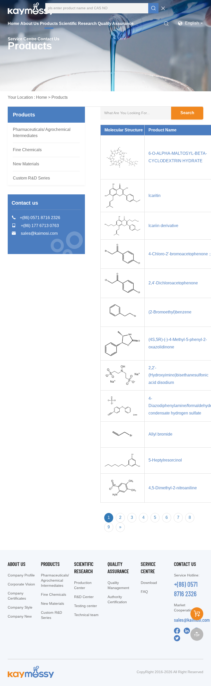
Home (13, 23)
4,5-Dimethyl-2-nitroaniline (172, 488)
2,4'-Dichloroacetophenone (173, 283)
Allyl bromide (160, 434)
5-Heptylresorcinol (165, 460)
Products (49, 23)
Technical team (86, 615)
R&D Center (84, 597)
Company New (20, 616)
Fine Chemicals (27, 150)
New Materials (26, 164)
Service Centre (22, 39)
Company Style (20, 607)
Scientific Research (78, 23)
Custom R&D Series (31, 178)
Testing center (85, 606)
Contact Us (48, 39)
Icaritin (154, 195)
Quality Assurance (116, 23)
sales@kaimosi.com (192, 620)
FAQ (144, 592)
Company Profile (21, 575)
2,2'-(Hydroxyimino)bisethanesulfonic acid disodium (178, 375)
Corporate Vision (21, 584)
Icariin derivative (163, 225)
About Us (29, 23)
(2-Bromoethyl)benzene (169, 312)
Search (187, 113)
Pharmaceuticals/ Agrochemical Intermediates (42, 132)
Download (149, 583)
